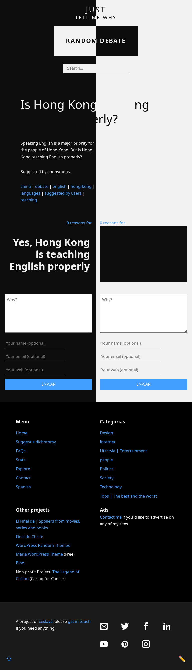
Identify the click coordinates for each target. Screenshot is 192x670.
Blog (20, 563)
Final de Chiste (29, 536)
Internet (108, 442)
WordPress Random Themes (43, 545)
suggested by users (63, 193)
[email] (104, 629)
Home (22, 433)
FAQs (21, 451)
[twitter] (125, 629)
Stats (21, 460)
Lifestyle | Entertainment (123, 451)
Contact (23, 478)
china (26, 186)
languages (30, 193)
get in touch (79, 621)
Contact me (111, 517)
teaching (29, 200)
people (106, 460)
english (59, 186)
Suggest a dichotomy (36, 442)
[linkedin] (167, 629)
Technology (111, 487)
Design (106, 433)
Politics (107, 469)
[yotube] (104, 647)
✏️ (182, 658)
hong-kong (81, 186)
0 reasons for (79, 222)
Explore (23, 469)
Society (107, 478)
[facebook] (146, 629)
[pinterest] (125, 647)
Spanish (23, 487)
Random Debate (96, 40)
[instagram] (146, 647)
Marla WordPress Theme (39, 554)
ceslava (46, 621)
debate (41, 186)
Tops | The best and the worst (128, 496)
